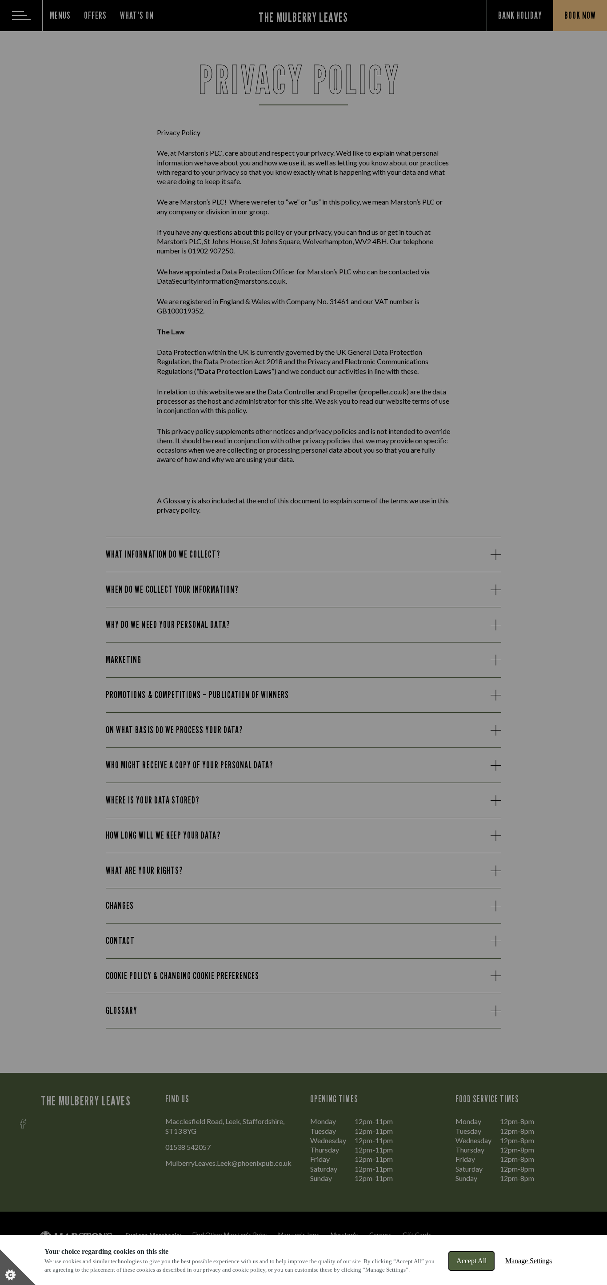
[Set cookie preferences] (18, 1267)
